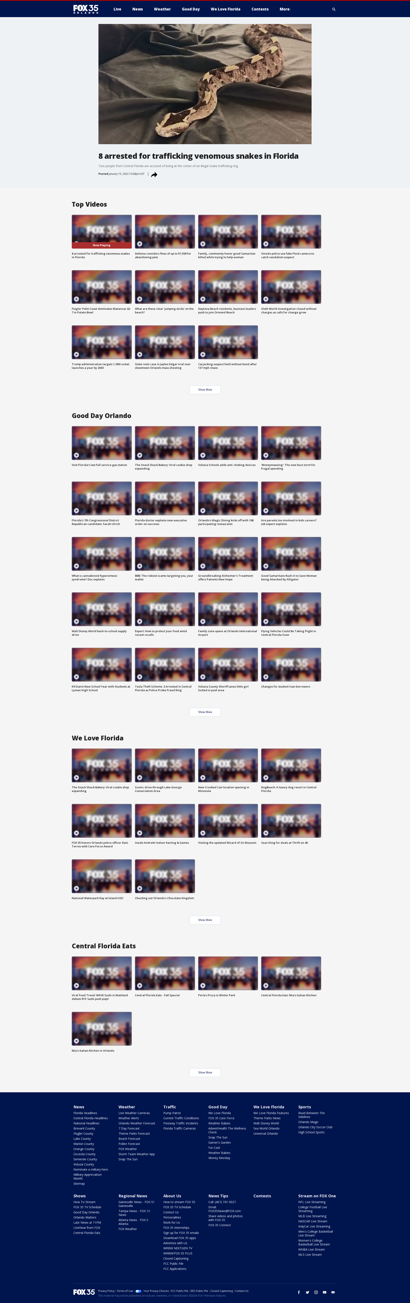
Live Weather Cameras (134, 1113)
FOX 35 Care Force (221, 1118)
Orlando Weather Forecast (137, 1123)
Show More (205, 389)
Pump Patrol (172, 1113)
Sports (304, 1106)
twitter (307, 1292)
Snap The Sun (128, 1159)
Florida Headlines (85, 1113)
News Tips (218, 1195)
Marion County (83, 1144)
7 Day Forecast (129, 1128)
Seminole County (85, 1159)
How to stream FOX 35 (179, 1202)
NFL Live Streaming (311, 1202)
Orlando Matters (84, 1217)
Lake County (82, 1139)
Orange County (83, 1149)
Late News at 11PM (87, 1222)
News (78, 1106)
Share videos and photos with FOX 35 (225, 1218)
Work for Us (171, 1222)
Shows (79, 1195)
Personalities (172, 1217)
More (285, 9)
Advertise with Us (175, 1243)
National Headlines (86, 1123)
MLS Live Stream (310, 1255)
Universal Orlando (265, 1133)
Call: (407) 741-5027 (222, 1202)
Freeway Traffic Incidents (180, 1123)
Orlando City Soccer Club (315, 1127)
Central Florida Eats (86, 1233)
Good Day (217, 1106)
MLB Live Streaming (312, 1216)
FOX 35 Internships (176, 1228)
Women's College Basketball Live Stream (314, 1242)
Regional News (133, 1195)
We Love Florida (219, 1113)
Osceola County (84, 1154)
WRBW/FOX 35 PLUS (177, 1253)
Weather (127, 1106)
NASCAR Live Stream (312, 1221)
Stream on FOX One (317, 1195)
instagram (316, 1292)
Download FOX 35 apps (179, 1238)
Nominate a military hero (90, 1169)
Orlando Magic (308, 1122)
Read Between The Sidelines (311, 1115)
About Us (172, 1195)
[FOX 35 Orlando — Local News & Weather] (87, 9)
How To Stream (84, 1202)
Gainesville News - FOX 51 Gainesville (137, 1204)
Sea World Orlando (266, 1128)
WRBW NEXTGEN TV (177, 1248)
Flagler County (83, 1133)
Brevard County (84, 1128)
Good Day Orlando (86, 1212)
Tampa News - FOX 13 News (134, 1213)
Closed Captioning (175, 1258)
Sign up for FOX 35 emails (181, 1233)
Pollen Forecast (129, 1144)
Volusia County (83, 1164)
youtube (324, 1292)
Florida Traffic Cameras (179, 1128)
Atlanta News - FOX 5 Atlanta (133, 1222)
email (333, 1292)
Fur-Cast (214, 1148)
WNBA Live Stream (311, 1249)
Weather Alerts (129, 1118)
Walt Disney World (266, 1123)
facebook (299, 1292)
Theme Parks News (267, 1118)
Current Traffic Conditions (181, 1118)
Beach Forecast (129, 1139)
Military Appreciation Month (87, 1176)
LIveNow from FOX (86, 1228)
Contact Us (171, 1212)
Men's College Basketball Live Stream (315, 1233)
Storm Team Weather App (137, 1154)
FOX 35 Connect (219, 1225)
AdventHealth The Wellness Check (227, 1130)
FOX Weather (128, 1149)
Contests (262, 1195)
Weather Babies (219, 1123)
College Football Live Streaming (312, 1209)
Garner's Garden (219, 1142)
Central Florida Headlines (90, 1118)
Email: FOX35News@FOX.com (224, 1209)
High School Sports (311, 1132)
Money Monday (219, 1158)
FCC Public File (173, 1263)
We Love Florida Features (271, 1113)
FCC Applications (174, 1269)
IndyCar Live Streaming (314, 1226)
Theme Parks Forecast (134, 1133)
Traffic (169, 1106)
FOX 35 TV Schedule (87, 1207)
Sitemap (79, 1183)
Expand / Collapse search (334, 9)
